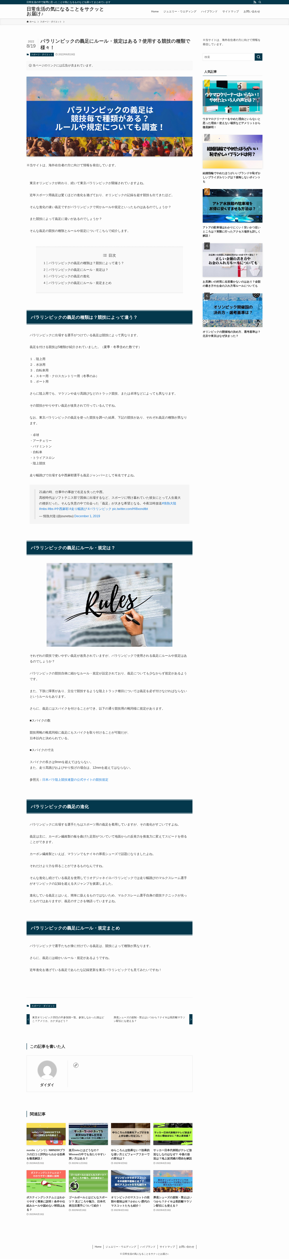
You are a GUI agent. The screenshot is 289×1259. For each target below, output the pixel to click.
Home (98, 1246)
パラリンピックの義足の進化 (69, 276)
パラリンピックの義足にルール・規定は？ (78, 269)
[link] (75, 1065)
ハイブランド (148, 1246)
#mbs (43, 509)
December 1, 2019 (87, 516)
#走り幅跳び (78, 509)
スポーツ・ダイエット (42, 54)
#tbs (50, 509)
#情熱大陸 (169, 503)
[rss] (254, 2)
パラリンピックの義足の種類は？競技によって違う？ (86, 263)
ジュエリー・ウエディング (121, 1246)
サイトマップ (167, 1246)
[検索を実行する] (258, 57)
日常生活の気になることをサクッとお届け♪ (65, 11)
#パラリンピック (99, 509)
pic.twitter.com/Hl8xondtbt (130, 509)
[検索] (259, 2)
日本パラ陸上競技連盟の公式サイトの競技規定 (75, 779)
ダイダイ (47, 1085)
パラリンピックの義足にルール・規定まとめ (80, 283)
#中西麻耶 (61, 509)
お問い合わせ (186, 1246)
